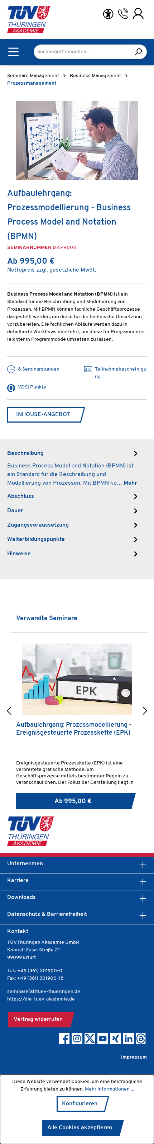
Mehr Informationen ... (109, 1089)
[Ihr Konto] (138, 14)
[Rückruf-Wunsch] (123, 14)
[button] (9, 712)
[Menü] (13, 51)
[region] (77, 140)
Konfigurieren (79, 1104)
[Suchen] (138, 51)
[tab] (73, 467)
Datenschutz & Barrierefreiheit (47, 914)
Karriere (18, 881)
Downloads (21, 897)
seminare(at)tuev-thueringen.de (43, 991)
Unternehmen (25, 864)
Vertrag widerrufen (38, 1019)
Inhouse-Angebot (43, 415)
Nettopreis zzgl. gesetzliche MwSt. (51, 270)
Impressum (134, 1057)
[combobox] (82, 51)
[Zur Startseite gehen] (28, 19)
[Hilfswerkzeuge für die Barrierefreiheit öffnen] (108, 14)
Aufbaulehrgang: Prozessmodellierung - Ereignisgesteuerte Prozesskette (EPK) (73, 729)
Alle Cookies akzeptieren (79, 1128)
